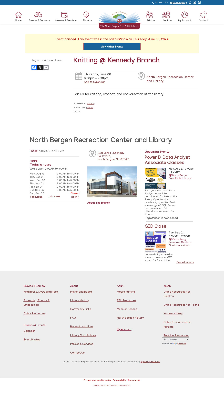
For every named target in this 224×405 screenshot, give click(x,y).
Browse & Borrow (38, 20)
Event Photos (31, 340)
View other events (112, 46)
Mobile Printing (126, 292)
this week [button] (54, 197)
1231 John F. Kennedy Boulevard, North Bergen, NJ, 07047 (113, 156)
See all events (185, 262)
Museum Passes (127, 309)
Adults (90, 104)
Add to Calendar (94, 82)
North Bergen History (130, 318)
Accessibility (119, 380)
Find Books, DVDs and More (40, 292)
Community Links (80, 309)
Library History (79, 300)
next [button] (74, 197)
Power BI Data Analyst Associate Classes (167, 160)
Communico (134, 380)
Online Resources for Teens (181, 305)
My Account (184, 20)
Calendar (29, 331)
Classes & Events (64, 20)
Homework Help (173, 314)
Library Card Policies (83, 335)
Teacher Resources (176, 336)
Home (18, 20)
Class (90, 108)
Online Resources (34, 314)
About (86, 20)
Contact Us (77, 353)
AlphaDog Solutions (150, 362)
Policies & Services (81, 344)
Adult (149, 20)
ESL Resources (126, 300)
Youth (166, 20)
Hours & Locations (81, 326)
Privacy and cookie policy (97, 380)
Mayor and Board (81, 292)
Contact (203, 20)
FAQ (73, 318)
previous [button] (36, 197)
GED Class (155, 227)
